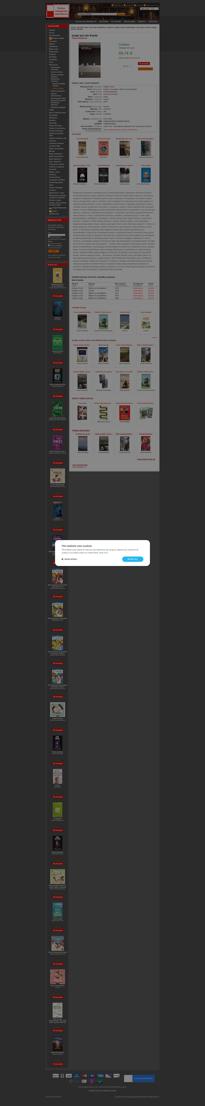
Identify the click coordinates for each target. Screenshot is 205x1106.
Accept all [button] (133, 559)
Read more (103, 552)
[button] (69, 559)
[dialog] (102, 553)
